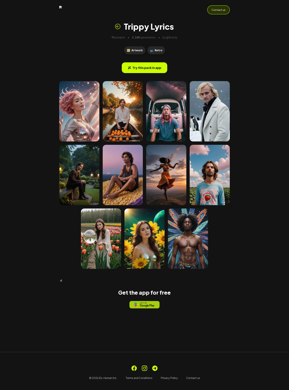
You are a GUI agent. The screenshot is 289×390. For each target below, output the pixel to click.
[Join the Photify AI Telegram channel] (155, 368)
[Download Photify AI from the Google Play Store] (144, 304)
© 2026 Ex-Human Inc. (103, 378)
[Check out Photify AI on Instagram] (144, 368)
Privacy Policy (169, 378)
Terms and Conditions (139, 378)
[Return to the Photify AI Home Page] (75, 10)
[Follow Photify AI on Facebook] (134, 368)
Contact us (218, 10)
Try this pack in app (146, 68)
